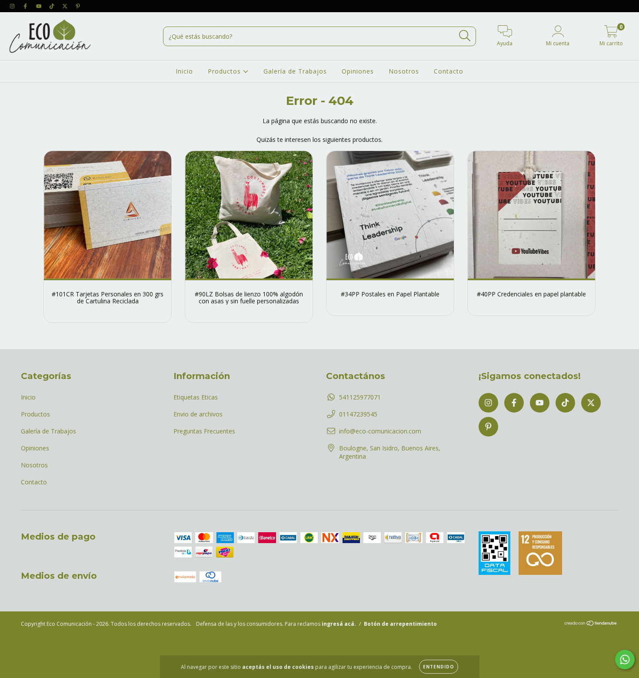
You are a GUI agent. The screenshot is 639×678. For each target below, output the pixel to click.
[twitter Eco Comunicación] (65, 6)
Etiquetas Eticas (195, 397)
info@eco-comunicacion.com (380, 431)
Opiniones (358, 71)
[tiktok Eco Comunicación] (52, 6)
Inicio (184, 71)
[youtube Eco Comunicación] (39, 6)
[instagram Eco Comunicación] (13, 6)
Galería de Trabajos (295, 71)
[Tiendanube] (591, 624)
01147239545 (358, 414)
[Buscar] (465, 36)
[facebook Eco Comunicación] (26, 6)
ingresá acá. (339, 624)
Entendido (438, 667)
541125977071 (360, 397)
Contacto (448, 71)
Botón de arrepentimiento (400, 624)
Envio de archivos (198, 414)
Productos (225, 71)
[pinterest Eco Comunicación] (77, 6)
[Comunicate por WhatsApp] (625, 659)
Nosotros (404, 71)
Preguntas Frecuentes (204, 431)
